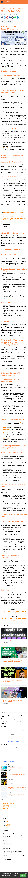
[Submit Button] (23, 856)
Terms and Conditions (8, 803)
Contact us (6, 805)
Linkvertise (6, 438)
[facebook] (17, 2)
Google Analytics (7, 147)
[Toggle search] (24, 2)
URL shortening (17, 422)
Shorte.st (5, 433)
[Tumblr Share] (12, 17)
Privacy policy (6, 806)
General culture (11, 773)
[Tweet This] (5, 17)
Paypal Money (10, 792)
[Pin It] (7, 17)
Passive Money (10, 779)
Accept (23, 875)
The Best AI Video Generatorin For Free (16, 774)
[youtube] (10, 844)
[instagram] (19, 2)
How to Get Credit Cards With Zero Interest (14, 216)
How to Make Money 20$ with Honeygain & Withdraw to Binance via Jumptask (13, 660)
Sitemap (5, 810)
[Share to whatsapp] (15, 17)
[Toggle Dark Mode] (21, 2)
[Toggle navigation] (26, 2)
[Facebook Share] (2, 17)
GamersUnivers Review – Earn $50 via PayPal (17, 794)
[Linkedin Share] (10, 17)
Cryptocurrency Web (11, 766)
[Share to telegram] (18, 17)
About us (5, 808)
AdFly (4, 427)
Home (4, 802)
